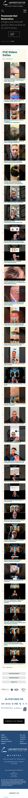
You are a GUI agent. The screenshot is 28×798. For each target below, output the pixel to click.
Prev (4, 59)
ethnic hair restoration (12, 783)
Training (23, 737)
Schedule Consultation (17, 6)
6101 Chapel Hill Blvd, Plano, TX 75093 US (14, 761)
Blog (21, 741)
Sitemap (14, 772)
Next (11, 59)
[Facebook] (12, 755)
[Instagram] (10, 755)
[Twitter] (14, 755)
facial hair (19, 783)
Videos (8, 41)
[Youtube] (8, 755)
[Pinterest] (16, 755)
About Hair (4, 739)
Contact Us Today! (14, 721)
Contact (23, 739)
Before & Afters (6, 741)
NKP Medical (20, 770)
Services (4, 737)
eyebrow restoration (7, 785)
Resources (23, 743)
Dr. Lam (22, 735)
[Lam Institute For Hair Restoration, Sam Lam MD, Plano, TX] (14, 3)
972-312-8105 (8, 6)
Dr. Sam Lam (4, 779)
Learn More (12, 34)
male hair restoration (15, 782)
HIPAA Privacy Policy (14, 773)
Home (3, 41)
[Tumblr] (18, 755)
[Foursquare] (20, 755)
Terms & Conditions (14, 776)
